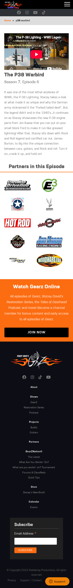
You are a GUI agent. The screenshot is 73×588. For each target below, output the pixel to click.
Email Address (25, 534)
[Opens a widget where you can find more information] (57, 581)
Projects (34, 422)
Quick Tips (34, 477)
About (33, 387)
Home (7, 20)
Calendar (34, 502)
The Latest (34, 457)
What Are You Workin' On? (34, 462)
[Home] (17, 4)
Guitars (34, 432)
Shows (34, 397)
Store (34, 487)
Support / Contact (31, 580)
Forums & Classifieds (34, 472)
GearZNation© (34, 451)
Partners (34, 442)
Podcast (33, 412)
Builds (33, 427)
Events (34, 507)
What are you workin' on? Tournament (34, 467)
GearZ (33, 402)
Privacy (12, 580)
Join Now (36, 332)
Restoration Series (34, 407)
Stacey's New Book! (34, 492)
